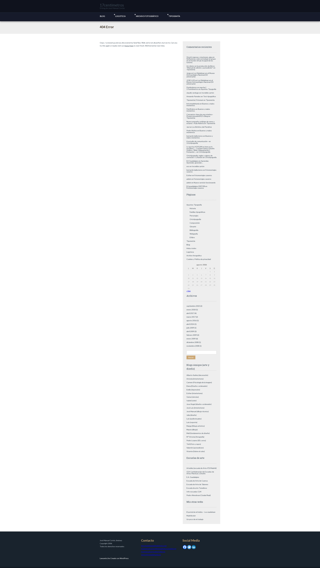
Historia (193, 208)
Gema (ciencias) (192, 397)
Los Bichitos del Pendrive (202, 127)
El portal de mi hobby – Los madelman (200, 512)
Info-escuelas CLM (193, 492)
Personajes (194, 216)
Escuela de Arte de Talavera (197, 484)
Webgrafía (194, 234)
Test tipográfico (209, 96)
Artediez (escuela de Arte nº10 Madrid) (201, 468)
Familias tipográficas (197, 212)
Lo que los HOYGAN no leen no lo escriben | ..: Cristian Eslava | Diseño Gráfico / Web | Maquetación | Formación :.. (200, 149)
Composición (195, 223)
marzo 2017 (191, 317)
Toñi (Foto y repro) (193, 444)
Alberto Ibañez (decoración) (197, 375)
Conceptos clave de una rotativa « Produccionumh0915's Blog (199, 115)
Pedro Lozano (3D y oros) (196, 440)
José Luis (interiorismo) (195, 408)
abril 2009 (190, 331)
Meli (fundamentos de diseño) (198, 433)
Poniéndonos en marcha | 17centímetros (196, 88)
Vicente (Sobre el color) (195, 451)
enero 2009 (191, 339)
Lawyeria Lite (105, 558)
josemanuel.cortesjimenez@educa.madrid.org (158, 549)
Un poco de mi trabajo (194, 519)
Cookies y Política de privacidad (198, 259)
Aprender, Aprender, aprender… (197, 162)
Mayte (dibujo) (192, 430)
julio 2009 (190, 328)
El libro (192, 237)
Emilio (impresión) (193, 390)
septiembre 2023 (193, 306)
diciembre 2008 (192, 342)
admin (188, 179)
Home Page (128, 46)
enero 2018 (191, 310)
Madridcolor (191, 516)
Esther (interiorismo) (194, 393)
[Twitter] (189, 546)
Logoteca (120, 16)
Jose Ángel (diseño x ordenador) (199, 404)
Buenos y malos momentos (198, 110)
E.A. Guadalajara (192, 477)
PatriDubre (190, 109)
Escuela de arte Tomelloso (196, 488)
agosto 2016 (191, 320)
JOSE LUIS (190, 80)
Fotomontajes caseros (203, 175)
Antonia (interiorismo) (195, 379)
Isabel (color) (191, 400)
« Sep (188, 291)
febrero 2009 (191, 335)
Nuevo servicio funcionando (205, 183)
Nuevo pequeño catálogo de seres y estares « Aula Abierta (200, 122)
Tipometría (190, 69)
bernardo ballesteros (194, 136)
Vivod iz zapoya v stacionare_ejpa (199, 57)
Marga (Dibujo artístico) (195, 426)
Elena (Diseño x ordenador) (196, 386)
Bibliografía (194, 230)
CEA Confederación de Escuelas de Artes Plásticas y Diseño (200, 473)
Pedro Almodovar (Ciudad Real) (198, 495)
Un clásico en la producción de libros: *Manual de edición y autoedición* (200, 67)
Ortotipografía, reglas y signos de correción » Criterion (199, 156)
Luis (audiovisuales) (194, 419)
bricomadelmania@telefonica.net (154, 546)
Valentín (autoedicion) (195, 448)
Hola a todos (191, 248)
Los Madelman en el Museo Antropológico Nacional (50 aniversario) (200, 75)
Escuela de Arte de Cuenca (197, 481)
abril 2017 (190, 313)
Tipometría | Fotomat (194, 100)
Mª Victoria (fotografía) (195, 437)
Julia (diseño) (191, 415)
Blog (102, 16)
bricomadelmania (193, 104)
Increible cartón (208, 93)
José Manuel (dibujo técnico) (197, 411)
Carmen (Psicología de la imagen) (199, 382)
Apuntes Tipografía (208, 89)
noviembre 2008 (192, 346)
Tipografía (174, 16)
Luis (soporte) (191, 422)
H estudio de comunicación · (197, 141)
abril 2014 (190, 324)
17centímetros (112, 5)
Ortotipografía (192, 143)
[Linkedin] (194, 546)
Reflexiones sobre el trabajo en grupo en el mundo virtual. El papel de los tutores (201, 60)
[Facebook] (185, 546)
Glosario (193, 226)
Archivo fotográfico (147, 16)
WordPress (124, 558)
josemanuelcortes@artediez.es (153, 552)
